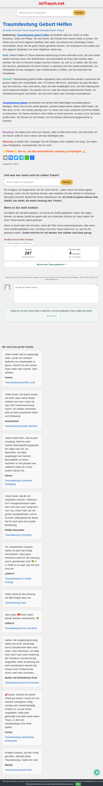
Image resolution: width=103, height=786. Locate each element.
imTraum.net (51, 3)
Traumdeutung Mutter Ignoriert (21, 426)
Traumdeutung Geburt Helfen (37, 24)
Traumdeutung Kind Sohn (18, 770)
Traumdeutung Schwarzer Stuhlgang (18, 482)
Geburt (16, 164)
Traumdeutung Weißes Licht (20, 382)
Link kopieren (51, 316)
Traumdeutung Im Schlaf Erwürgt (18, 580)
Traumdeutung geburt (15, 102)
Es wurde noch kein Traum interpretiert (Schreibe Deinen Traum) (33, 30)
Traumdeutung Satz (15, 602)
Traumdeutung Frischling (18, 535)
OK (78, 784)
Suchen (79, 13)
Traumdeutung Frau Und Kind (21, 628)
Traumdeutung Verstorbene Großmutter (19, 739)
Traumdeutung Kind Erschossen (22, 682)
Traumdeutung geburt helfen (33, 35)
